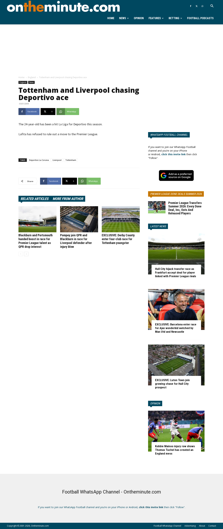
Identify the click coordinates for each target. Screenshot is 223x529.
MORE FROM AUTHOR (68, 199)
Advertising (190, 525)
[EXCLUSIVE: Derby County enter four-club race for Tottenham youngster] (121, 219)
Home (110, 18)
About (202, 525)
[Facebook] (190, 6)
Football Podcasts (200, 18)
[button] (212, 6)
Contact (212, 525)
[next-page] (26, 254)
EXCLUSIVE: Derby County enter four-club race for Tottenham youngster (118, 239)
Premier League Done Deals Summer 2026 (176, 194)
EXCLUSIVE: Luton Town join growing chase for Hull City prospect (172, 383)
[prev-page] (20, 254)
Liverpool (57, 160)
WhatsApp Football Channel (169, 134)
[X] (196, 6)
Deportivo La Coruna (39, 160)
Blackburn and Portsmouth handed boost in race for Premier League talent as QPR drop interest (35, 240)
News (122, 18)
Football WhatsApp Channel (167, 525)
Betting (174, 18)
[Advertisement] (111, 50)
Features (155, 18)
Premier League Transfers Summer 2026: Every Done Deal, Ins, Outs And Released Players (185, 208)
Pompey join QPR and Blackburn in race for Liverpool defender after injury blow (76, 240)
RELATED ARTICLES (34, 199)
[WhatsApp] (202, 6)
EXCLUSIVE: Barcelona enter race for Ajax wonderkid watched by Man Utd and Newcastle (175, 328)
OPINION (155, 403)
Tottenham (70, 160)
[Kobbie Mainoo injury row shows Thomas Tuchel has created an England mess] (176, 431)
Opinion (139, 18)
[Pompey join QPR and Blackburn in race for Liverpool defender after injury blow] (79, 219)
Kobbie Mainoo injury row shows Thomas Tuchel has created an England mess (175, 449)
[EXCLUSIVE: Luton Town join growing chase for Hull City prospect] (176, 365)
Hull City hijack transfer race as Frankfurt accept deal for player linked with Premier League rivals (175, 272)
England (32, 77)
